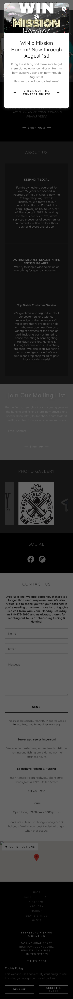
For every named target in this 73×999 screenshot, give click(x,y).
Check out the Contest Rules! (36, 92)
